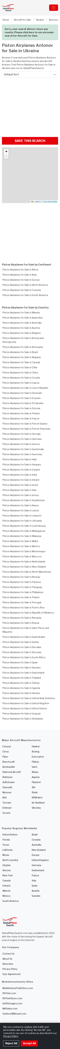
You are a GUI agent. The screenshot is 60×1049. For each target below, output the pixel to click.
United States (9, 834)
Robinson (7, 777)
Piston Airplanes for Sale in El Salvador (23, 403)
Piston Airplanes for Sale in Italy (19, 490)
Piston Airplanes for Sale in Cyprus (20, 382)
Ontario (6, 885)
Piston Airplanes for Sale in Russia (20, 622)
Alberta (6, 890)
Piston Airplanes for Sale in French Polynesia (26, 428)
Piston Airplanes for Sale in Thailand (21, 677)
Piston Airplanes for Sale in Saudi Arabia (23, 637)
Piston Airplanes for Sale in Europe (21, 279)
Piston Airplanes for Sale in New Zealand (24, 566)
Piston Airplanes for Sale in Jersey (20, 495)
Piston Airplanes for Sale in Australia (21, 322)
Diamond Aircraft (11, 772)
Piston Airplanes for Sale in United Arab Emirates (28, 698)
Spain (35, 885)
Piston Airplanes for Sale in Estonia (21, 408)
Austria (36, 890)
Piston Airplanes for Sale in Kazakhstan (23, 500)
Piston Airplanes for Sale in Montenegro (24, 551)
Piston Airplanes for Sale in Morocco (22, 556)
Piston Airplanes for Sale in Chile (19, 367)
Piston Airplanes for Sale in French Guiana (24, 423)
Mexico (6, 895)
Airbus (35, 772)
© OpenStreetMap (49, 201)
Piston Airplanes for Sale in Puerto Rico (23, 607)
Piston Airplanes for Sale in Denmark (22, 393)
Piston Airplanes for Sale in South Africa (23, 657)
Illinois (5, 855)
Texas (5, 844)
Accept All (29, 1043)
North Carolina (10, 860)
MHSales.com (10, 1008)
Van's (34, 766)
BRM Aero (37, 797)
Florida (6, 839)
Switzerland (38, 870)
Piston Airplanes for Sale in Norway (21, 577)
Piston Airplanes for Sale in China (20, 372)
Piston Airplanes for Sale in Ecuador (21, 398)
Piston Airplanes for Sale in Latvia (20, 510)
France (35, 875)
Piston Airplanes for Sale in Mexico (21, 546)
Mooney (6, 792)
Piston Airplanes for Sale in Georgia (21, 433)
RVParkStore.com (12, 998)
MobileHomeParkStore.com (17, 988)
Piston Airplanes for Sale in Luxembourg (24, 525)
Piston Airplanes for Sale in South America (25, 295)
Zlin (34, 787)
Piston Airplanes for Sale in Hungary (21, 464)
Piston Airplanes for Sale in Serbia (20, 642)
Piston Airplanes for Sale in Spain (20, 662)
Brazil (35, 834)
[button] (6, 151)
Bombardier (8, 766)
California (7, 849)
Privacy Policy (9, 969)
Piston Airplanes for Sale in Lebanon (21, 515)
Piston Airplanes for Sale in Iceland (21, 469)
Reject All (11, 1043)
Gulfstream (8, 782)
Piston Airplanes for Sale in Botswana (22, 347)
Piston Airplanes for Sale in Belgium (21, 333)
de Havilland (38, 802)
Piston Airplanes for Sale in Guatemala (23, 449)
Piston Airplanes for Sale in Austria (21, 327)
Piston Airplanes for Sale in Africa (20, 269)
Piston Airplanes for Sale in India (19, 474)
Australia (36, 844)
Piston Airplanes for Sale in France (20, 418)
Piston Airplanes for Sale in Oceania (21, 290)
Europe (36, 855)
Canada (6, 880)
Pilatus (35, 761)
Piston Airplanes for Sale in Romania (21, 617)
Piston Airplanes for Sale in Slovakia (21, 647)
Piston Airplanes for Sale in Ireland (20, 479)
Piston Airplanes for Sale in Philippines (23, 592)
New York (7, 875)
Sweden (36, 895)
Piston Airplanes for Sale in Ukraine (21, 693)
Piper (5, 756)
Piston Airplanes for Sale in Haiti (19, 459)
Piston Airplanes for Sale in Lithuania (22, 520)
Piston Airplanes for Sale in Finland (21, 413)
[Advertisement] (30, 106)
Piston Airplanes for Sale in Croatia (21, 377)
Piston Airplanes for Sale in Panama (21, 582)
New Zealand (39, 849)
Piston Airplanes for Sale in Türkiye (21, 683)
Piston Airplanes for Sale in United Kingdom (25, 703)
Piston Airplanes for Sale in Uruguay (21, 713)
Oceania (36, 839)
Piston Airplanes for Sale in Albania (21, 312)
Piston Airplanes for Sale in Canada (21, 362)
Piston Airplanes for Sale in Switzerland (23, 672)
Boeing (36, 751)
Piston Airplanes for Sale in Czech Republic (25, 387)
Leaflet (36, 201)
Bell (4, 797)
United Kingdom (40, 860)
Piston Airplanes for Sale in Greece (21, 444)
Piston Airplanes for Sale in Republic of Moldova (28, 612)
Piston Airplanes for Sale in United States (24, 708)
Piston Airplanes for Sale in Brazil (20, 352)
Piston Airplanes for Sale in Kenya (20, 505)
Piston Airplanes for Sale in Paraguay (22, 587)
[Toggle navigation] (53, 7)
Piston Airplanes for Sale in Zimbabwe (22, 718)
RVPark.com (9, 993)
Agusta (36, 777)
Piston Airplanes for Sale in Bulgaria (21, 357)
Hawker (36, 746)
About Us (7, 958)
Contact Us (8, 953)
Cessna (6, 746)
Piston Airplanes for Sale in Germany (22, 439)
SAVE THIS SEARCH (30, 141)
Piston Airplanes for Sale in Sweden (21, 667)
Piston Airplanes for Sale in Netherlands (23, 561)
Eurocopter (38, 756)
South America (10, 901)
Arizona (6, 870)
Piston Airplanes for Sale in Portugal (21, 602)
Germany (36, 865)
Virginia (6, 865)
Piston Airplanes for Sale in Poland (20, 597)
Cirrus (5, 751)
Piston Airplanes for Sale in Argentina (22, 317)
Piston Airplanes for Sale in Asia (19, 274)
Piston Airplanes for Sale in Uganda (21, 688)
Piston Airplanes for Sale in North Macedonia (26, 571)
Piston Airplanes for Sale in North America (25, 285)
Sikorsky (36, 807)
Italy (34, 880)
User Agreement (11, 974)
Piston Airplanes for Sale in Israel (20, 485)
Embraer (7, 807)
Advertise (7, 963)
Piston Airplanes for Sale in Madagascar (23, 531)
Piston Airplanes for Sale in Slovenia (21, 652)
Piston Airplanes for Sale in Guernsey (22, 454)
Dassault (7, 787)
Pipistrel (36, 782)
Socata (6, 812)
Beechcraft (8, 761)
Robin (35, 792)
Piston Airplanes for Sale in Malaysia (21, 536)
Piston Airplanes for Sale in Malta (20, 541)
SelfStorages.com (12, 1003)
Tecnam (6, 802)
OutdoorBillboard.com (14, 1013)
